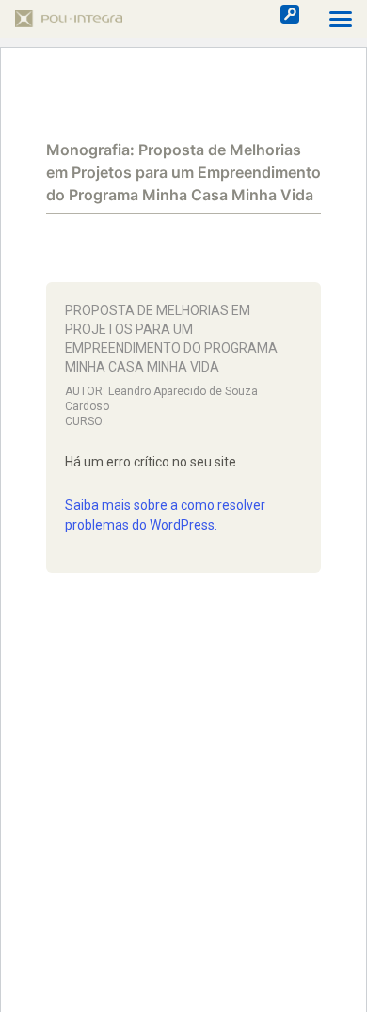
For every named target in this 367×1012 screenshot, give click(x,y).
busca (289, 14)
